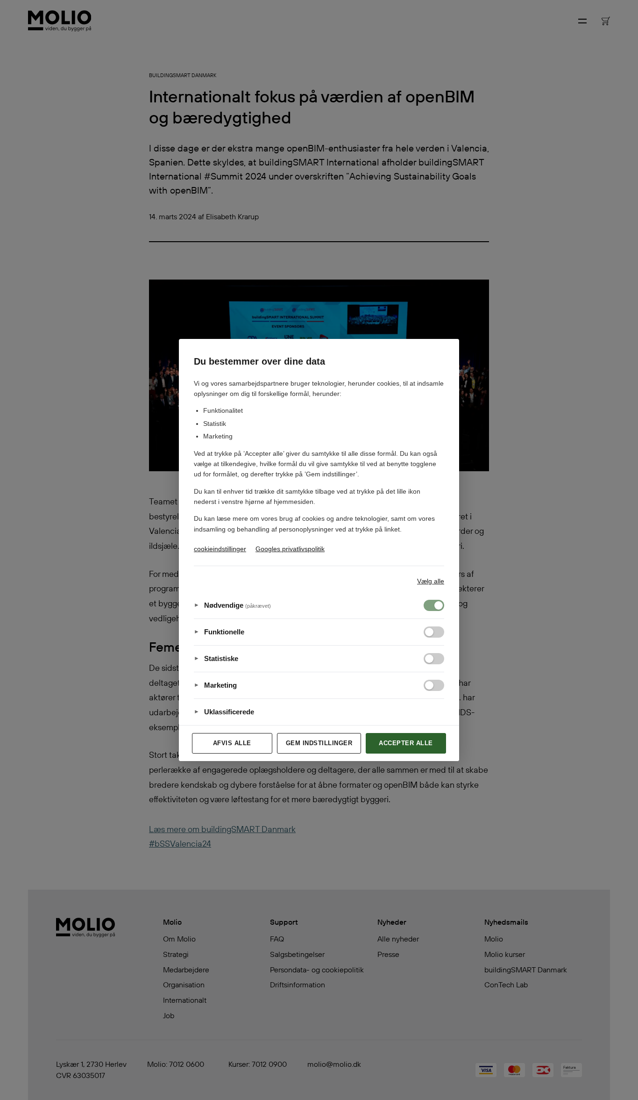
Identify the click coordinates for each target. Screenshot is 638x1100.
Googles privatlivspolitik (290, 549)
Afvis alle (232, 743)
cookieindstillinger (220, 549)
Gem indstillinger (319, 743)
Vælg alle (430, 581)
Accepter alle (406, 743)
